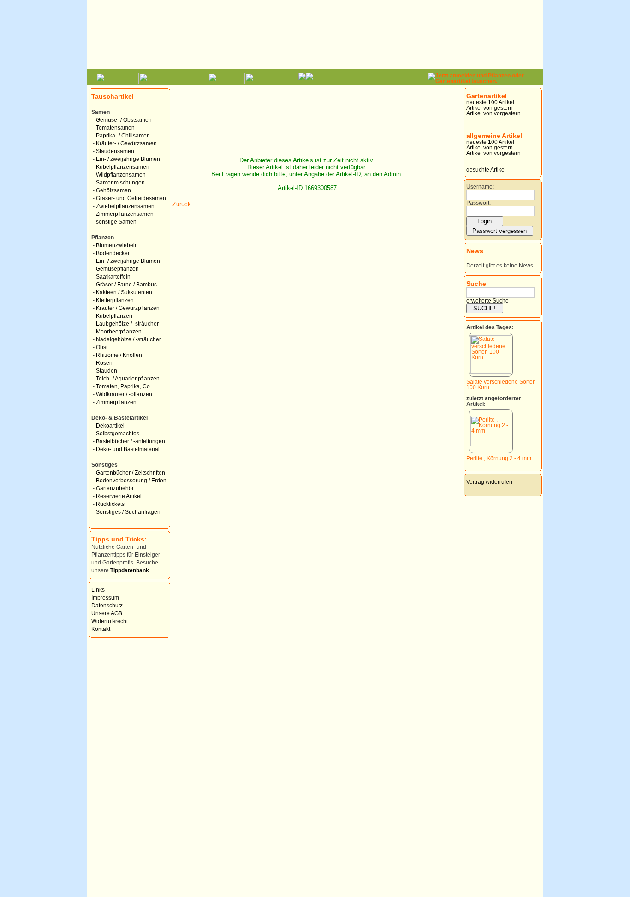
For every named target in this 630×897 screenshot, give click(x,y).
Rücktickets (110, 504)
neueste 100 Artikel (490, 102)
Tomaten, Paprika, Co (123, 386)
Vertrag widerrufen (489, 482)
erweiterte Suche (487, 300)
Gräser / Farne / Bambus (126, 284)
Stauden (106, 371)
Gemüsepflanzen (117, 269)
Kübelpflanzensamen (122, 167)
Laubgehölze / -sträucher (127, 324)
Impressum (105, 597)
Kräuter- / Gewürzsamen (126, 143)
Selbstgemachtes (117, 433)
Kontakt (100, 629)
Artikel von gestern (489, 108)
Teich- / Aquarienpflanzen (128, 378)
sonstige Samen (116, 222)
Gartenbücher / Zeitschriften (130, 472)
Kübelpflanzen (114, 316)
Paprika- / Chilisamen (123, 135)
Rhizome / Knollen (119, 355)
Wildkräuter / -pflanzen (124, 394)
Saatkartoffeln (113, 276)
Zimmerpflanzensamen (125, 214)
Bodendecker (113, 253)
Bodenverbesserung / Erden (131, 480)
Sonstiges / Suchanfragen (128, 512)
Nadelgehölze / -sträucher (128, 339)
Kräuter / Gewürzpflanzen (128, 308)
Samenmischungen (120, 182)
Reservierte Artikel (119, 496)
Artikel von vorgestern (493, 113)
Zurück (181, 204)
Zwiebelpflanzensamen (125, 206)
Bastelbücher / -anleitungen (130, 441)
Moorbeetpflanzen (119, 331)
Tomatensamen (115, 128)
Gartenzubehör (115, 488)
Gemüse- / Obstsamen (124, 120)
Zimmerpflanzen (116, 402)
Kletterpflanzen (115, 300)
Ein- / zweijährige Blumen (128, 159)
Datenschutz (107, 605)
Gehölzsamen (113, 190)
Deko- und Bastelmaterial (128, 449)
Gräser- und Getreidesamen (131, 198)
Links (98, 590)
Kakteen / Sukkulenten (124, 292)
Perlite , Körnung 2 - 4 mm (498, 458)
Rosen (104, 363)
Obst (101, 347)
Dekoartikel (110, 425)
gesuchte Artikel (486, 169)
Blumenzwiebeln (117, 245)
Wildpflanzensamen (121, 175)
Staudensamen (115, 151)
